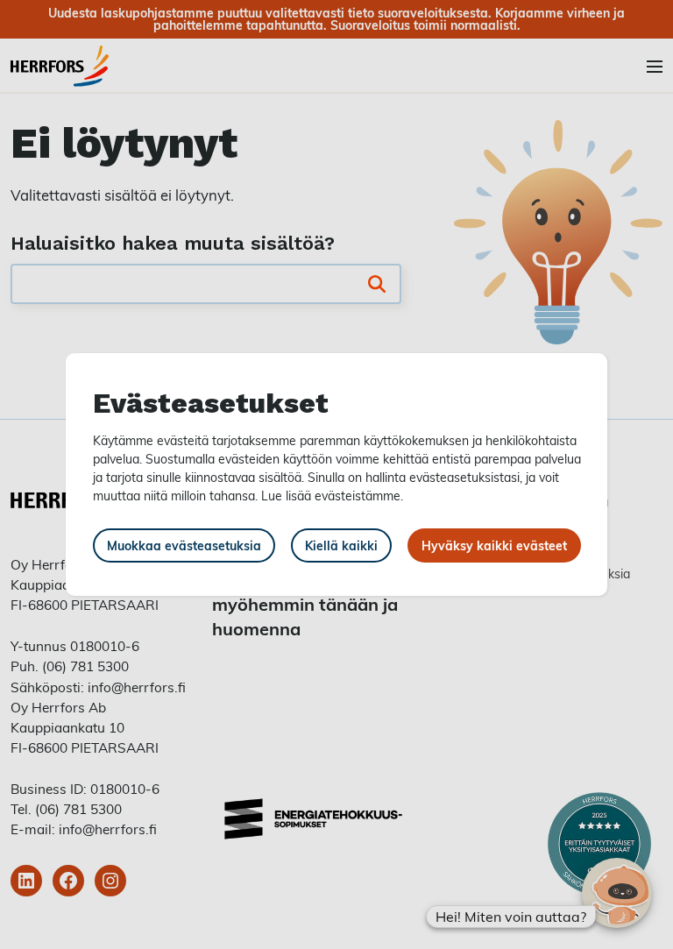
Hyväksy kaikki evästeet (494, 545)
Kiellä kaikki (341, 545)
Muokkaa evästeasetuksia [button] (184, 545)
